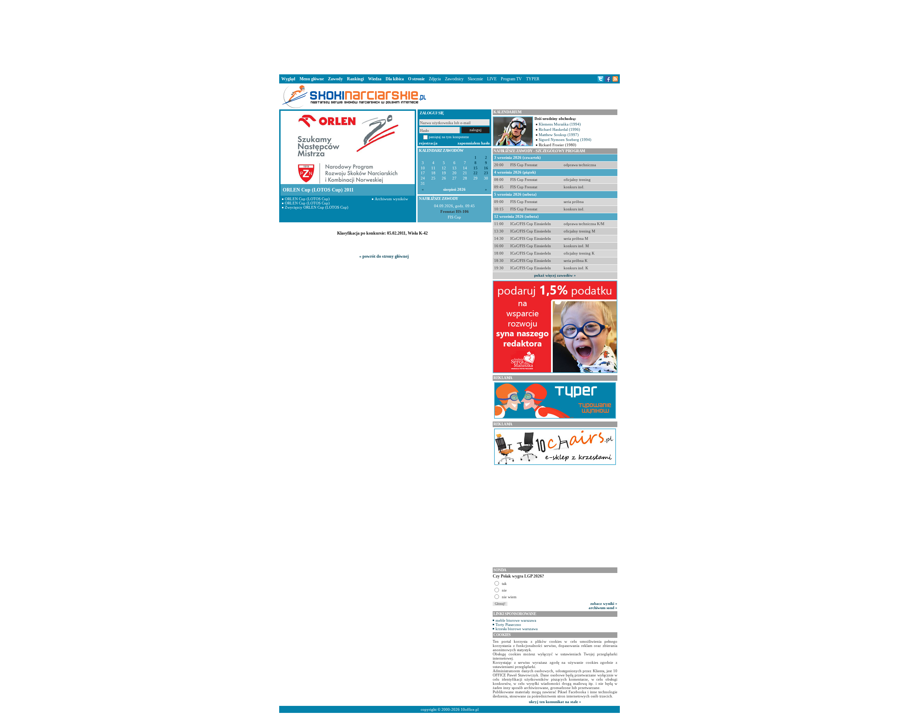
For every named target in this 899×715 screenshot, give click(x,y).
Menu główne (312, 78)
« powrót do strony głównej (384, 256)
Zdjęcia (435, 78)
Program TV (511, 78)
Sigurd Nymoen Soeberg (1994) (565, 139)
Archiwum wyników (391, 199)
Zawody (335, 78)
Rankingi (355, 78)
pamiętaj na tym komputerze (449, 137)
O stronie (416, 78)
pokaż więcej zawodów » (555, 275)
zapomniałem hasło (474, 143)
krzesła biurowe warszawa (517, 629)
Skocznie (475, 78)
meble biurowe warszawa (516, 620)
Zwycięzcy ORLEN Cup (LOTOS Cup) (316, 207)
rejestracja (428, 143)
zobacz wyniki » (603, 603)
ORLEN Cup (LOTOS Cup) (307, 199)
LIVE (492, 78)
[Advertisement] (449, 36)
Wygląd (288, 78)
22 (475, 173)
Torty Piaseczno (508, 624)
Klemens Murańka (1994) (560, 124)
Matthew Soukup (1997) (559, 135)
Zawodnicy (454, 78)
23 (486, 173)
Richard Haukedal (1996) (559, 129)
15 (475, 168)
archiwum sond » (603, 608)
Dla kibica (395, 78)
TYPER (532, 78)
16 (486, 168)
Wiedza (374, 78)
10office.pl (470, 709)
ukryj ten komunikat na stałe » (555, 702)
